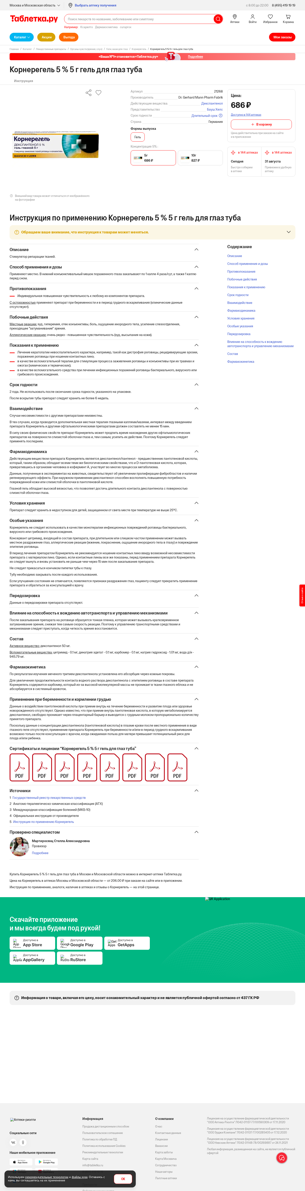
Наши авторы (164, 1172)
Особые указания (240, 326)
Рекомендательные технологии (102, 1152)
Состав (232, 354)
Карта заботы (164, 1152)
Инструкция (23, 81)
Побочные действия (242, 279)
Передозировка (239, 334)
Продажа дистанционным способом (105, 1126)
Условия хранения (241, 318)
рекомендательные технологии (46, 1177)
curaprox (125, 27)
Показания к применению (246, 287)
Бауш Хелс (215, 109)
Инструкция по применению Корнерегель (43, 822)
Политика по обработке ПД (99, 1139)
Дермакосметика (106, 27)
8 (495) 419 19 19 (283, 5)
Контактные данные (168, 1133)
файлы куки (80, 1177)
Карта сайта (90, 1159)
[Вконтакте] (13, 1142)
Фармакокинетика (240, 361)
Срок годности (238, 295)
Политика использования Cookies (103, 1146)
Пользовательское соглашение (102, 1133)
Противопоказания (241, 271)
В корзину (264, 124)
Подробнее (40, 853)
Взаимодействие (239, 303)
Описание (234, 256)
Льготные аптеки (166, 1178)
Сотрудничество (166, 1165)
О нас (158, 1126)
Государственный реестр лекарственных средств (49, 797)
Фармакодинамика (241, 310)
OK (123, 1179)
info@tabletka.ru (92, 1165)
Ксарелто (86, 27)
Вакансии (161, 1146)
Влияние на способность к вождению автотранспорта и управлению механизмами (260, 344)
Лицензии (161, 1139)
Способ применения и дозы (247, 264)
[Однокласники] (23, 1142)
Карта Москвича (166, 1159)
